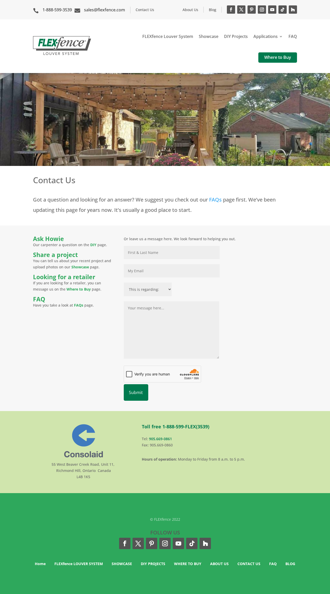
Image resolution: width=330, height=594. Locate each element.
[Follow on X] (241, 9)
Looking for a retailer (64, 277)
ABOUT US (219, 563)
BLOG (290, 563)
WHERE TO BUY (187, 563)
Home (40, 563)
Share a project (55, 255)
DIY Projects (236, 36)
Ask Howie (48, 239)
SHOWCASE (122, 563)
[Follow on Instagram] (262, 9)
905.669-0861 (160, 438)
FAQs (215, 199)
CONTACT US (248, 563)
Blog (212, 9)
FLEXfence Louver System (167, 36)
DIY (93, 244)
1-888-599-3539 (57, 10)
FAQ (292, 36)
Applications (265, 36)
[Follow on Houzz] (293, 9)
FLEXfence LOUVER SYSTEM (78, 563)
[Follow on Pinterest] (252, 9)
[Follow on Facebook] (231, 9)
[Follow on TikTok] (282, 9)
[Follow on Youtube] (272, 9)
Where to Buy (277, 57)
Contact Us (145, 9)
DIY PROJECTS (153, 563)
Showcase (208, 36)
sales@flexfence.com (104, 10)
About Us (190, 9)
